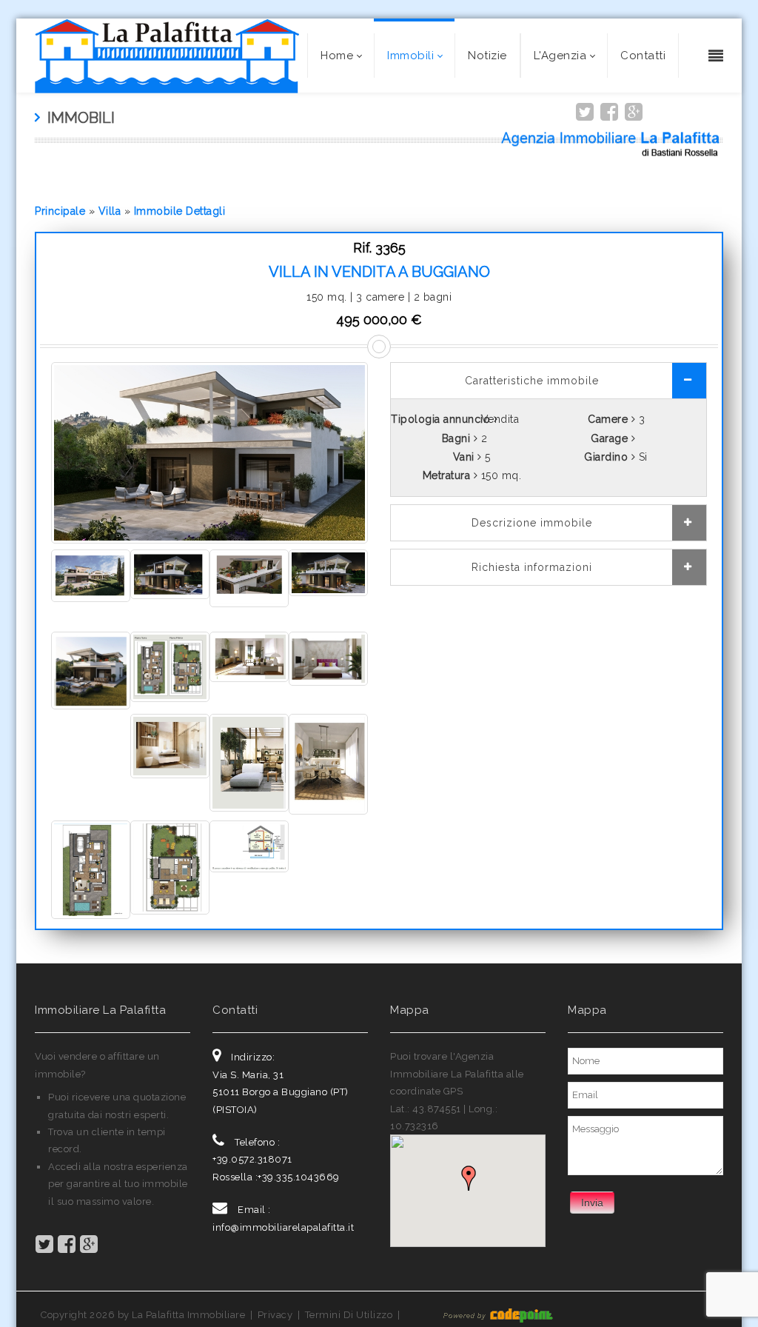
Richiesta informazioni (532, 567)
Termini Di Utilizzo (349, 1314)
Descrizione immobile (532, 523)
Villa (109, 211)
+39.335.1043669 (299, 1177)
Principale (60, 211)
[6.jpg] (170, 745)
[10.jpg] (90, 575)
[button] (468, 1178)
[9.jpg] (328, 763)
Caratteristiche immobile (532, 381)
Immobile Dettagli (180, 211)
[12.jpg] (170, 866)
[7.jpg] (249, 762)
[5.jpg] (328, 658)
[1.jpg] (170, 573)
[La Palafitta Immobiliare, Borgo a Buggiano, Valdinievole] (167, 55)
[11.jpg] (90, 869)
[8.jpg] (249, 578)
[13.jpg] (249, 846)
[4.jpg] (249, 656)
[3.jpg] (170, 666)
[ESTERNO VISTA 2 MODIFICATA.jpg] (328, 572)
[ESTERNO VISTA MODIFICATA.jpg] (209, 452)
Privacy (275, 1314)
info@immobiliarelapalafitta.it (283, 1227)
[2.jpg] (90, 669)
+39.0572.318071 (252, 1160)
